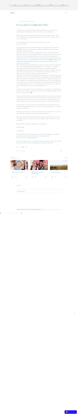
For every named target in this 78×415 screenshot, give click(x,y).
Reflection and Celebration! (18, 172)
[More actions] (61, 21)
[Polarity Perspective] (59, 165)
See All (66, 157)
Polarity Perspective (56, 172)
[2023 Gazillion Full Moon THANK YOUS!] (39, 165)
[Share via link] (26, 147)
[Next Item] (74, 313)
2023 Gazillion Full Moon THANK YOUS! (38, 172)
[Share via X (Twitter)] (20, 147)
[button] (66, 12)
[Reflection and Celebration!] (19, 165)
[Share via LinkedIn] (23, 147)
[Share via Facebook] (17, 147)
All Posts (12, 12)
